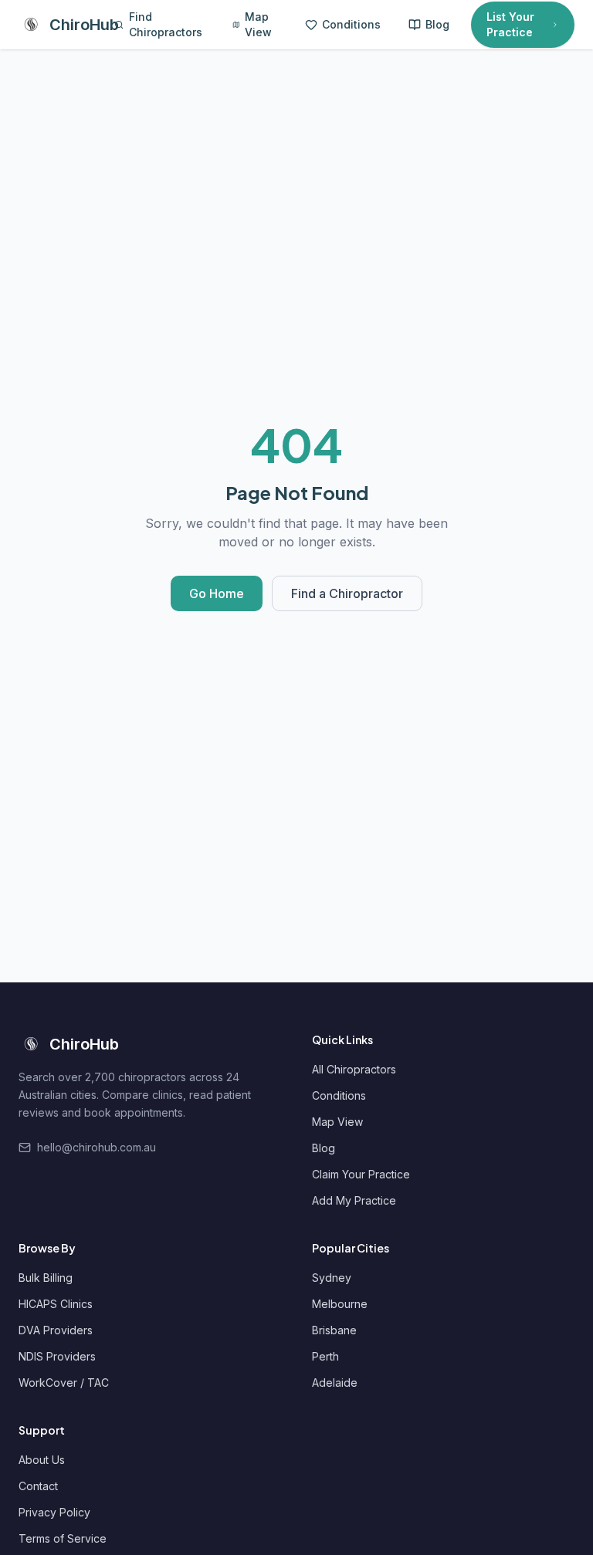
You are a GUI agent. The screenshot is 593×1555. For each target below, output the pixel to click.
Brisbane (334, 1330)
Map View (258, 24)
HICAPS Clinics (56, 1303)
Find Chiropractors (165, 24)
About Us (42, 1459)
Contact (38, 1485)
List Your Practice (510, 24)
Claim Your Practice (361, 1174)
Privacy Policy (54, 1512)
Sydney (331, 1277)
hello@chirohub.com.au (96, 1147)
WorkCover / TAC (64, 1382)
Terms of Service (63, 1538)
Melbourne (340, 1303)
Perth (325, 1356)
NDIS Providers (57, 1356)
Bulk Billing (46, 1277)
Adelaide (334, 1382)
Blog (437, 24)
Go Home (216, 593)
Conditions (351, 24)
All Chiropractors (354, 1069)
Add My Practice (354, 1200)
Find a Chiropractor (347, 593)
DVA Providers (56, 1330)
